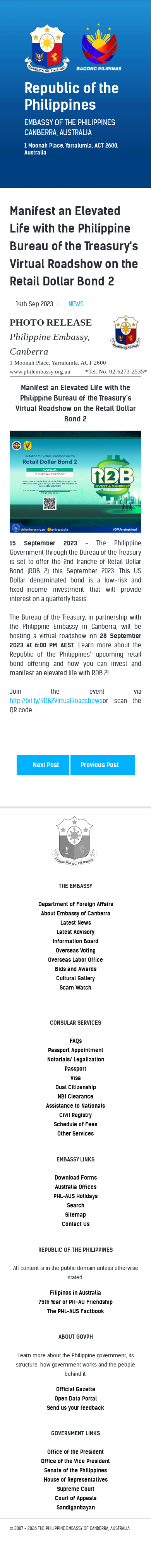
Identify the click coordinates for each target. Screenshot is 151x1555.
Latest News (75, 922)
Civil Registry (75, 1115)
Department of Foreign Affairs (75, 904)
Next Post (45, 765)
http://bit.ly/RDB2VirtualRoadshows (56, 701)
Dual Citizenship (75, 1087)
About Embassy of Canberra (75, 913)
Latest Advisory (75, 932)
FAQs (76, 1040)
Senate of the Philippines (75, 1470)
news (76, 304)
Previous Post (100, 765)
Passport (75, 1068)
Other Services (75, 1133)
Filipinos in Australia (75, 1292)
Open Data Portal (76, 1398)
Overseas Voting (76, 950)
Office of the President (75, 1451)
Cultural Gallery (75, 978)
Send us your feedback (75, 1407)
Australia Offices (75, 1186)
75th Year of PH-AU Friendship (76, 1302)
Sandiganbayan (76, 1507)
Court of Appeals (75, 1498)
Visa (75, 1078)
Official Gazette (75, 1389)
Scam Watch (75, 987)
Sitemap (75, 1214)
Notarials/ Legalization (75, 1059)
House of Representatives (76, 1479)
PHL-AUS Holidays (75, 1196)
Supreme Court (75, 1488)
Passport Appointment (75, 1050)
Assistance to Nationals (75, 1105)
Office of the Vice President (75, 1461)
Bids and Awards (75, 969)
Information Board (75, 941)
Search (75, 1205)
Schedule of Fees (75, 1124)
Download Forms (76, 1177)
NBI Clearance (75, 1096)
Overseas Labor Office (75, 959)
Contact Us (75, 1224)
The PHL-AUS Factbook (75, 1311)
